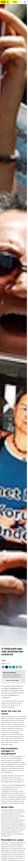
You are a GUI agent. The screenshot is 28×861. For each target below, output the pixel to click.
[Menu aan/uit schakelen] (25, 2)
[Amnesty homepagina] (4, 2)
